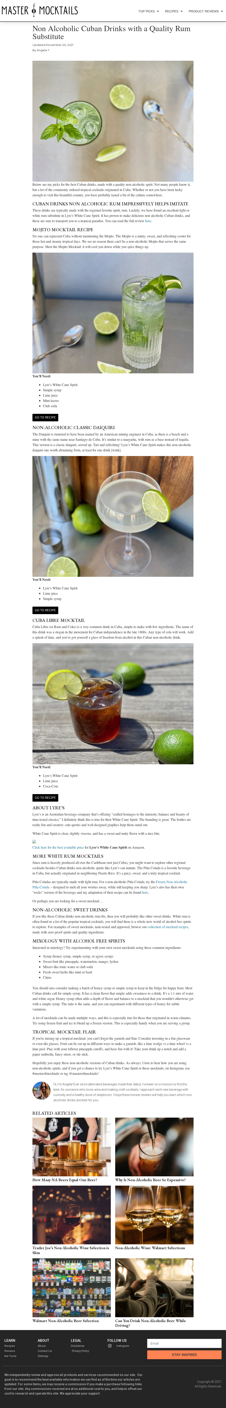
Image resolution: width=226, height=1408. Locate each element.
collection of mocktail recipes (168, 926)
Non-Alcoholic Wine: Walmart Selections (150, 1247)
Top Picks (146, 11)
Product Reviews (204, 11)
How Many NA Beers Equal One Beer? (64, 1179)
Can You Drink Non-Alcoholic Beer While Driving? (150, 1323)
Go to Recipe (45, 417)
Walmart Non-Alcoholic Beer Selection (65, 1320)
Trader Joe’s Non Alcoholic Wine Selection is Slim (70, 1250)
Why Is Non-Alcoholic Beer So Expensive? (150, 1179)
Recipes (171, 11)
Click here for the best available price (58, 847)
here (148, 220)
